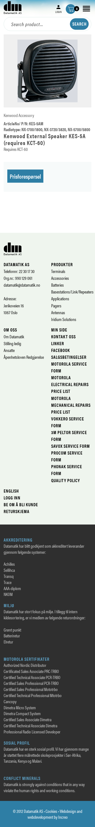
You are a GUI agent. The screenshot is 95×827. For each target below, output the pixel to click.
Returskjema (16, 511)
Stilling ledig (12, 343)
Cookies (51, 811)
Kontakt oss (63, 336)
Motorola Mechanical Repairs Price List (71, 405)
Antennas (58, 312)
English (11, 491)
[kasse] (71, 9)
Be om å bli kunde (21, 504)
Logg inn (12, 498)
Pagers (56, 305)
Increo (63, 817)
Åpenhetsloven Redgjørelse (24, 357)
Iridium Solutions (63, 319)
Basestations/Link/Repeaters (72, 292)
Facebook (60, 350)
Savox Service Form (70, 446)
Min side (59, 330)
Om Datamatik (14, 336)
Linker (57, 343)
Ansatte (9, 350)
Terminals (58, 271)
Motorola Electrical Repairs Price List (70, 384)
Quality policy (65, 480)
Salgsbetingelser (68, 357)
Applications (60, 298)
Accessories (60, 278)
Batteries (57, 285)
